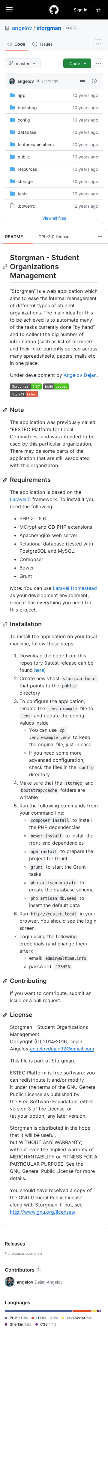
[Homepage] (54, 9)
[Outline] (100, 236)
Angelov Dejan (80, 375)
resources (27, 169)
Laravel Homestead (75, 588)
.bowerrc (26, 206)
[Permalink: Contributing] (6, 981)
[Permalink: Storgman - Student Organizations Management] (6, 266)
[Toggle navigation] (9, 9)
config (24, 119)
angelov (22, 28)
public (24, 156)
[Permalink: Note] (6, 410)
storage (25, 181)
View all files (54, 218)
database (27, 132)
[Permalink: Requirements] (6, 480)
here (39, 670)
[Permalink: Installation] (6, 624)
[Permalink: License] (6, 1015)
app (22, 95)
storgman (48, 28)
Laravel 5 (20, 499)
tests (22, 193)
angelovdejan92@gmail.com (62, 1049)
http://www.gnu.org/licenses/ (42, 1212)
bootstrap (27, 107)
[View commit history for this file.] (94, 81)
